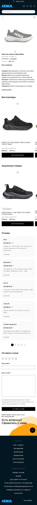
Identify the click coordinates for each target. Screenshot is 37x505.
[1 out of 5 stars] (3, 358)
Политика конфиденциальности (18, 486)
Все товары (18, 445)
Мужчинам (18, 452)
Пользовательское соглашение (18, 483)
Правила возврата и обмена (18, 490)
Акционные (18, 455)
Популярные (18, 462)
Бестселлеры (18, 459)
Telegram (28, 500)
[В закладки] (34, 17)
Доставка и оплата (18, 479)
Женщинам (18, 448)
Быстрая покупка (18, 155)
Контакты (18, 493)
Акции (18, 476)
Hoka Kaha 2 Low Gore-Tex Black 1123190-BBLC (16, 213)
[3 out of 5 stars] (9, 358)
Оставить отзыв (18, 409)
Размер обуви (18, 472)
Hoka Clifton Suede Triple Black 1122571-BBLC (16, 143)
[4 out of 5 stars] (13, 358)
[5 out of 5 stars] (16, 358)
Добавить (8, 209)
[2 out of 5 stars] (6, 358)
